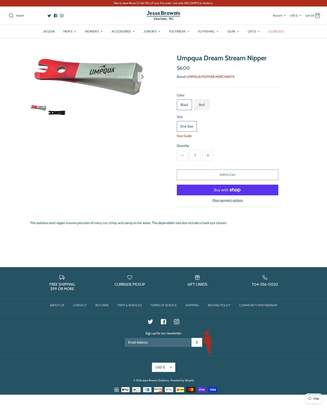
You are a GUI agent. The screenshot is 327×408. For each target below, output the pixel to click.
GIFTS (254, 31)
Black (184, 105)
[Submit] (197, 342)
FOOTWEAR (179, 31)
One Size (186, 126)
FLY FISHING (208, 31)
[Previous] (35, 77)
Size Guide (184, 136)
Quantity (183, 146)
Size (180, 117)
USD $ (294, 15)
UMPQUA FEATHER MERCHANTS (210, 77)
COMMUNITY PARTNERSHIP (258, 305)
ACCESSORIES (123, 31)
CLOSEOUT (276, 31)
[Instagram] (61, 15)
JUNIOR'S (151, 31)
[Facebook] (55, 15)
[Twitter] (49, 15)
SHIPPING (192, 305)
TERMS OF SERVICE (163, 305)
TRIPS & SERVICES (129, 305)
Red (201, 105)
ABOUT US (57, 305)
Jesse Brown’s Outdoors (156, 380)
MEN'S (69, 31)
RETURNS (102, 305)
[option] (88, 77)
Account (277, 15)
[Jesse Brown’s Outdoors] (163, 15)
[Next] (142, 77)
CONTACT (80, 305)
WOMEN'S (94, 31)
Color (180, 95)
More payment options (227, 200)
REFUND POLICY (219, 305)
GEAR (233, 31)
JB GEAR (49, 31)
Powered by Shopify (182, 380)
